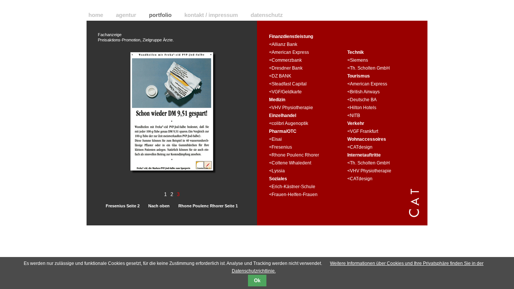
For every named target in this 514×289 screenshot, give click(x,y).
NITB (355, 115)
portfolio (160, 15)
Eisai (277, 139)
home (95, 15)
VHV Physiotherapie (292, 107)
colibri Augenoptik (290, 123)
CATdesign (361, 147)
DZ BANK (281, 76)
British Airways (365, 91)
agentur (126, 15)
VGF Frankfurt (364, 131)
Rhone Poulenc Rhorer (295, 155)
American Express (290, 52)
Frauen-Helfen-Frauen (295, 194)
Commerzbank (287, 60)
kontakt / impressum (211, 15)
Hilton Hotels (363, 107)
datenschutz (267, 15)
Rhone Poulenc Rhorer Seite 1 (208, 206)
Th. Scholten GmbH (370, 68)
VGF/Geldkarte (287, 91)
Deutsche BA (363, 99)
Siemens (359, 60)
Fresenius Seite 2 (123, 206)
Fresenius (282, 147)
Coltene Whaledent (291, 163)
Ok (257, 280)
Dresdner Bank (287, 68)
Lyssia (278, 170)
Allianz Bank (284, 44)
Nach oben (159, 206)
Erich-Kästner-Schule (293, 186)
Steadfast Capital (289, 84)
